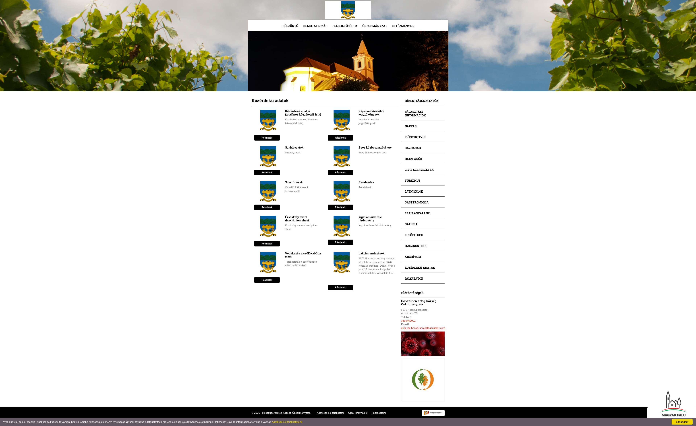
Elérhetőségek (344, 26)
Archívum (413, 257)
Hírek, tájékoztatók (421, 101)
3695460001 (408, 320)
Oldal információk (358, 412)
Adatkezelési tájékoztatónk (287, 421)
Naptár (411, 126)
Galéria (411, 224)
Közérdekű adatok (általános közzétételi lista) (303, 113)
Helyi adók (413, 159)
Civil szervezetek (419, 170)
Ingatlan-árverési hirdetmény (370, 219)
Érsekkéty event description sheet (297, 219)
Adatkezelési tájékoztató (331, 412)
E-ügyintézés (415, 137)
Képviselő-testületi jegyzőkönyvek (371, 113)
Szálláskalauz (417, 213)
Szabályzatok (294, 147)
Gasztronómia (417, 202)
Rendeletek (366, 182)
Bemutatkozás (315, 26)
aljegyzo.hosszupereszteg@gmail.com (423, 327)
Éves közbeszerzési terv (375, 147)
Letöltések (414, 235)
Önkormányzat (374, 26)
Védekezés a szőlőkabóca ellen (303, 255)
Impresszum (379, 412)
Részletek (267, 137)
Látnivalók (414, 191)
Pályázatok (414, 278)
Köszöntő (290, 26)
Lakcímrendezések (371, 253)
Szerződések (294, 182)
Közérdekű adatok (420, 267)
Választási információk (415, 113)
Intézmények (403, 26)
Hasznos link (415, 246)
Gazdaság (413, 148)
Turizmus (412, 180)
